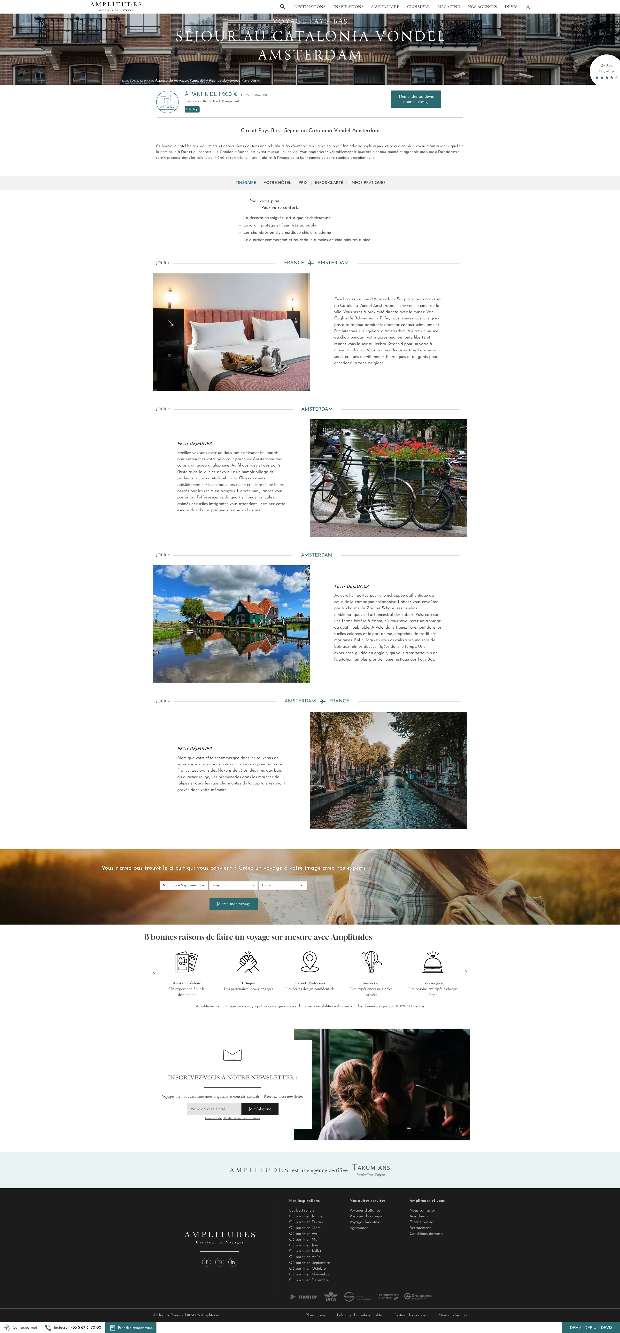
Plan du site (315, 1315)
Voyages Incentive (364, 1222)
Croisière (418, 6)
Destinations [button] (310, 6)
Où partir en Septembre (309, 1263)
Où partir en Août (304, 1257)
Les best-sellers (301, 1211)
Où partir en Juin (303, 1245)
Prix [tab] (303, 183)
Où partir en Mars (304, 1228)
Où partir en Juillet (305, 1251)
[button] (73, 1328)
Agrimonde (358, 1228)
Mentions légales (452, 1315)
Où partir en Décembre (309, 1280)
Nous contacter (422, 1211)
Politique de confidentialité (359, 1315)
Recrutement (420, 1228)
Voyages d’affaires (364, 1211)
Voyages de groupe (365, 1216)
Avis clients (419, 1216)
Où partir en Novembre (309, 1274)
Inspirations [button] (348, 6)
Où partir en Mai (303, 1240)
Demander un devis (591, 1328)
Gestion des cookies (410, 1315)
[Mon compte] (527, 7)
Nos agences (482, 6)
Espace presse (421, 1222)
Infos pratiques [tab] (368, 183)
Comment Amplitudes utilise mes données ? (232, 1118)
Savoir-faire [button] (385, 6)
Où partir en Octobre (307, 1269)
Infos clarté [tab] (329, 183)
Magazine (448, 6)
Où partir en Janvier (306, 1216)
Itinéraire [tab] (245, 183)
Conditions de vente (426, 1234)
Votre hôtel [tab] (277, 183)
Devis (511, 6)
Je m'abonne (260, 1109)
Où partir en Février (306, 1222)
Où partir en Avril (304, 1234)
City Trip (192, 109)
